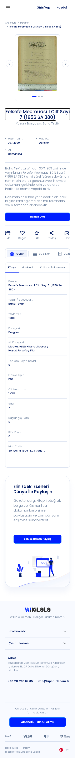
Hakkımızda (17, 631)
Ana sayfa (10, 22)
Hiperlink (10, 751)
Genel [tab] (20, 254)
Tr (67, 749)
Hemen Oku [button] (37, 216)
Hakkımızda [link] (12, 747)
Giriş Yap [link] (43, 8)
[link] (37, 611)
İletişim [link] (26, 747)
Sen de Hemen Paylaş (37, 539)
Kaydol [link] (61, 8)
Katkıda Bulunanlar (52, 267)
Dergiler (24, 22)
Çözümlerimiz (19, 643)
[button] (7, 235)
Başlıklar (44, 254)
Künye (12, 267)
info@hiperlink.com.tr (53, 681)
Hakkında (28, 267)
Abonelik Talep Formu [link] (37, 722)
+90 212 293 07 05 (20, 681)
